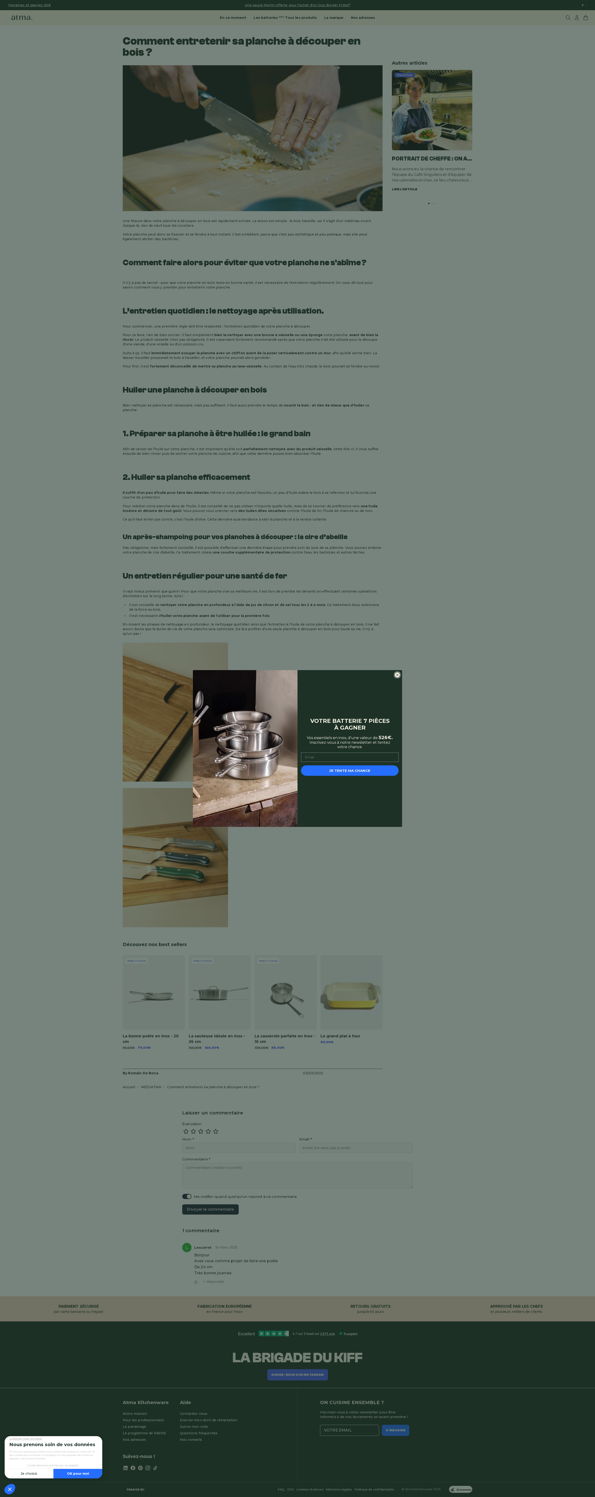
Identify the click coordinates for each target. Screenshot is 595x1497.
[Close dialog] (397, 675)
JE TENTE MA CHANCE (349, 770)
